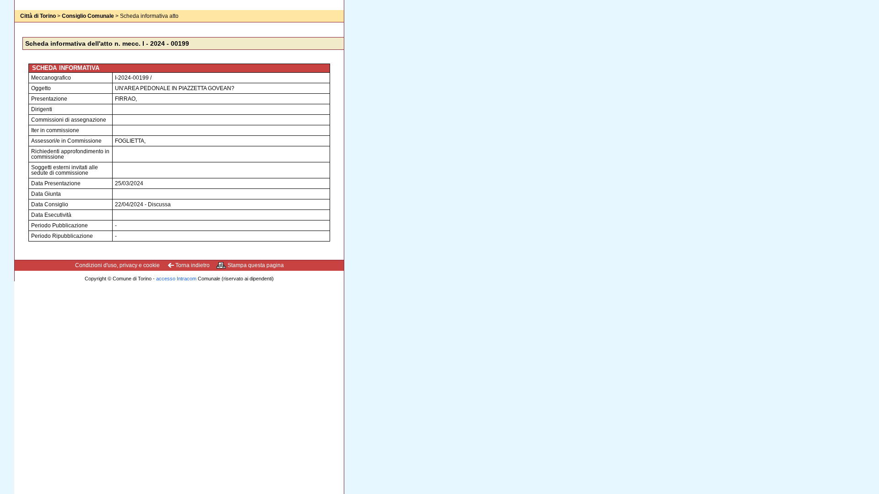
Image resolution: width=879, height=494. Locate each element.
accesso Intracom (176, 278)
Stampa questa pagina (256, 265)
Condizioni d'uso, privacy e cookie (117, 265)
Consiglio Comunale (88, 16)
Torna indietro (192, 265)
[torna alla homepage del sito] (33, 25)
